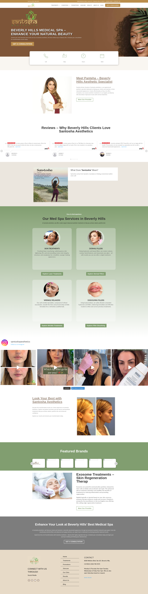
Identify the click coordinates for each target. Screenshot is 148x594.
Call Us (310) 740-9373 (33, 1)
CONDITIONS (64, 5)
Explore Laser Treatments (52, 274)
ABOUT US (96, 5)
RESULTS (89, 5)
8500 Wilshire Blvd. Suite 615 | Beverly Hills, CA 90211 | (91, 1)
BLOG (102, 5)
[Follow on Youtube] (35, 580)
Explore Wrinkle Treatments (52, 325)
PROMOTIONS (75, 5)
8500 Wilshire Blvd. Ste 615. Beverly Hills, (97, 560)
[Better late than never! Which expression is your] (92, 367)
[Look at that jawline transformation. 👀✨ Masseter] (18, 367)
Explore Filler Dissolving (96, 325)
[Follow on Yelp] (38, 580)
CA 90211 (87, 564)
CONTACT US (117, 1)
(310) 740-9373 (95, 564)
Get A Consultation (113, 5)
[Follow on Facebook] (29, 580)
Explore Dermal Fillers (96, 274)
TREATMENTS (54, 5)
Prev (32, 463)
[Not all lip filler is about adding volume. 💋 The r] (55, 367)
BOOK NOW (109, 1)
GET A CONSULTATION (22, 44)
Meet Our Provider (84, 99)
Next (116, 463)
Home (65, 556)
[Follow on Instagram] (32, 580)
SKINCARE (83, 5)
